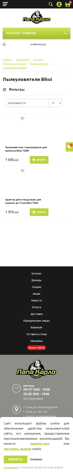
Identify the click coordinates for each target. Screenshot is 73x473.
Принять (15, 459)
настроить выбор (17, 449)
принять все (39, 443)
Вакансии (36, 327)
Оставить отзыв (36, 334)
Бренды (37, 280)
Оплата (36, 307)
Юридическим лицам (36, 320)
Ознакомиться (11, 467)
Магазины (37, 340)
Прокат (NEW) (36, 347)
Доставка (36, 313)
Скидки (36, 286)
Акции (36, 293)
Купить (41, 160)
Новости (36, 300)
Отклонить (36, 459)
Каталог (37, 273)
